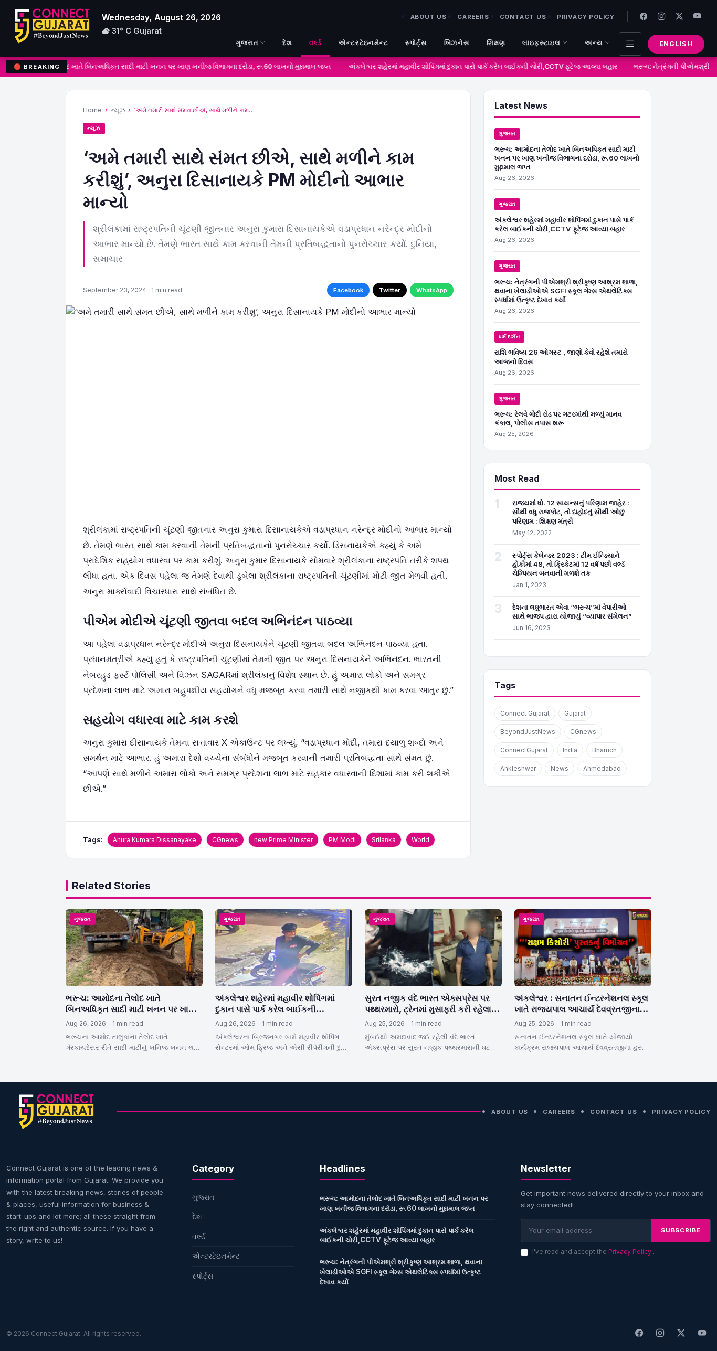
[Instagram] (661, 16)
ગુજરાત (247, 43)
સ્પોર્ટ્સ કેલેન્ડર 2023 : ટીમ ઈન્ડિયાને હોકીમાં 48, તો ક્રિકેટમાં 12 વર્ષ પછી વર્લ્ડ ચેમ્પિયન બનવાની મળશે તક (568, 564)
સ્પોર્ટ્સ (416, 43)
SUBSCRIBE (681, 1230)
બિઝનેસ (457, 43)
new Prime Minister (283, 840)
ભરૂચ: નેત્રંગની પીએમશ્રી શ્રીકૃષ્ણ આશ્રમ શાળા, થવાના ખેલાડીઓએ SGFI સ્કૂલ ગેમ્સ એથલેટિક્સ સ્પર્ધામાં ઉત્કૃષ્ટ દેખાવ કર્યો (566, 291)
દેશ (287, 43)
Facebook (348, 290)
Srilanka (384, 840)
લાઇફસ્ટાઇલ (541, 43)
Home (92, 110)
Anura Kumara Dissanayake (154, 840)
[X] (681, 1334)
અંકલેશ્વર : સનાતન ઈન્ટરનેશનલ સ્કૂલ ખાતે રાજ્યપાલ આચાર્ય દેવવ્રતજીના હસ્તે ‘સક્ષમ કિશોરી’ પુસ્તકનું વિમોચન (581, 1009)
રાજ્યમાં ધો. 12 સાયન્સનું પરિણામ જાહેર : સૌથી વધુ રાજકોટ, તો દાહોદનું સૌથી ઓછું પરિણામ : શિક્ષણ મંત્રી (570, 511)
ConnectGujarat (524, 750)
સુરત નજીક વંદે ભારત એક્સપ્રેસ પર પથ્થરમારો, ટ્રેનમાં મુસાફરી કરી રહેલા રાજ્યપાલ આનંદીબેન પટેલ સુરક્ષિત (428, 1009)
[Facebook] (643, 16)
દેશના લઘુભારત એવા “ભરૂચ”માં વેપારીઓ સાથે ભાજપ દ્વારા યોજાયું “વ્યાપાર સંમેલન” (572, 611)
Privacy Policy (586, 16)
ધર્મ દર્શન (509, 336)
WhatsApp (431, 290)
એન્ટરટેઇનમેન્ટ (363, 43)
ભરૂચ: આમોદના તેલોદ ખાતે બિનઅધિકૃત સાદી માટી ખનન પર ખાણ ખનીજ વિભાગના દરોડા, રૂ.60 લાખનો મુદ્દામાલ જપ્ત (165, 66)
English (676, 44)
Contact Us (523, 16)
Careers (473, 16)
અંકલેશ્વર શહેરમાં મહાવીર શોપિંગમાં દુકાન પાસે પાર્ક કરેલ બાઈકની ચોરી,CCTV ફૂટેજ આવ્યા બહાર (478, 66)
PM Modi (342, 840)
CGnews (225, 840)
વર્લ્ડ (315, 43)
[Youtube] (697, 16)
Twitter (389, 290)
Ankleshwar (518, 768)
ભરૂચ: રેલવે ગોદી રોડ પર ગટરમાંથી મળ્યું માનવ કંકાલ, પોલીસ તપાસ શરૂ (558, 418)
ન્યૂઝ (118, 110)
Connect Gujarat (525, 713)
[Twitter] (679, 16)
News (559, 768)
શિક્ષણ (496, 43)
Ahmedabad (602, 768)
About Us (428, 16)
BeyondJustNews (527, 732)
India (570, 750)
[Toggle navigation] (630, 44)
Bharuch (604, 750)
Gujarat (575, 713)
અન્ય (594, 43)
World (420, 840)
